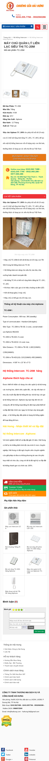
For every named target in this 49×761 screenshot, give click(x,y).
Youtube (32, 750)
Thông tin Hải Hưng (12, 645)
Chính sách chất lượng (13, 680)
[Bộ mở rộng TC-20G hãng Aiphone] (13, 567)
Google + (8, 759)
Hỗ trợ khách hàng (11, 656)
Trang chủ (7, 37)
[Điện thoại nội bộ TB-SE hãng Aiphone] (13, 589)
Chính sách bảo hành (12, 677)
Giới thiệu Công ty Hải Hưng (15, 649)
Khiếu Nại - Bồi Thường (13, 663)
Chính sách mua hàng (13, 670)
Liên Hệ (7, 652)
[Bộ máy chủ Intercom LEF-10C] (35, 524)
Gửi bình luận (39, 631)
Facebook (9, 750)
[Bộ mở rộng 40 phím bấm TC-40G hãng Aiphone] (35, 544)
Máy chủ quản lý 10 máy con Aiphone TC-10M (35, 571)
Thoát (31, 627)
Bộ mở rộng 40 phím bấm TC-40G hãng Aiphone (34, 548)
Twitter (8, 755)
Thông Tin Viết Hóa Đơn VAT (15, 674)
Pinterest (32, 759)
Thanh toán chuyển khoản (14, 666)
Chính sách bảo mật (12, 682)
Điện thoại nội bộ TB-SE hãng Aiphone (13, 592)
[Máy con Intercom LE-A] (13, 524)
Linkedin (32, 755)
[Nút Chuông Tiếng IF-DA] (13, 544)
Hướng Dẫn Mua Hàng (13, 660)
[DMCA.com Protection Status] (6, 726)
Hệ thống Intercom (20, 37)
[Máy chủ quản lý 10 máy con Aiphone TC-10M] (35, 567)
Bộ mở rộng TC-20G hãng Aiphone (12, 570)
